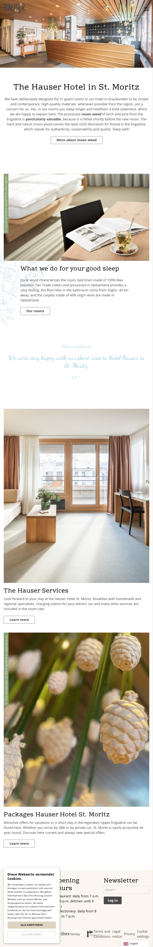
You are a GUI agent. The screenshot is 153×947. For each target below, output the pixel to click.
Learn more (19, 619)
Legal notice (117, 934)
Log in (113, 900)
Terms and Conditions (101, 934)
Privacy (129, 934)
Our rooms (35, 311)
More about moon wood (77, 140)
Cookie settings (143, 934)
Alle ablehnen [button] (31, 934)
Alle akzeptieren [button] (32, 925)
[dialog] (32, 905)
